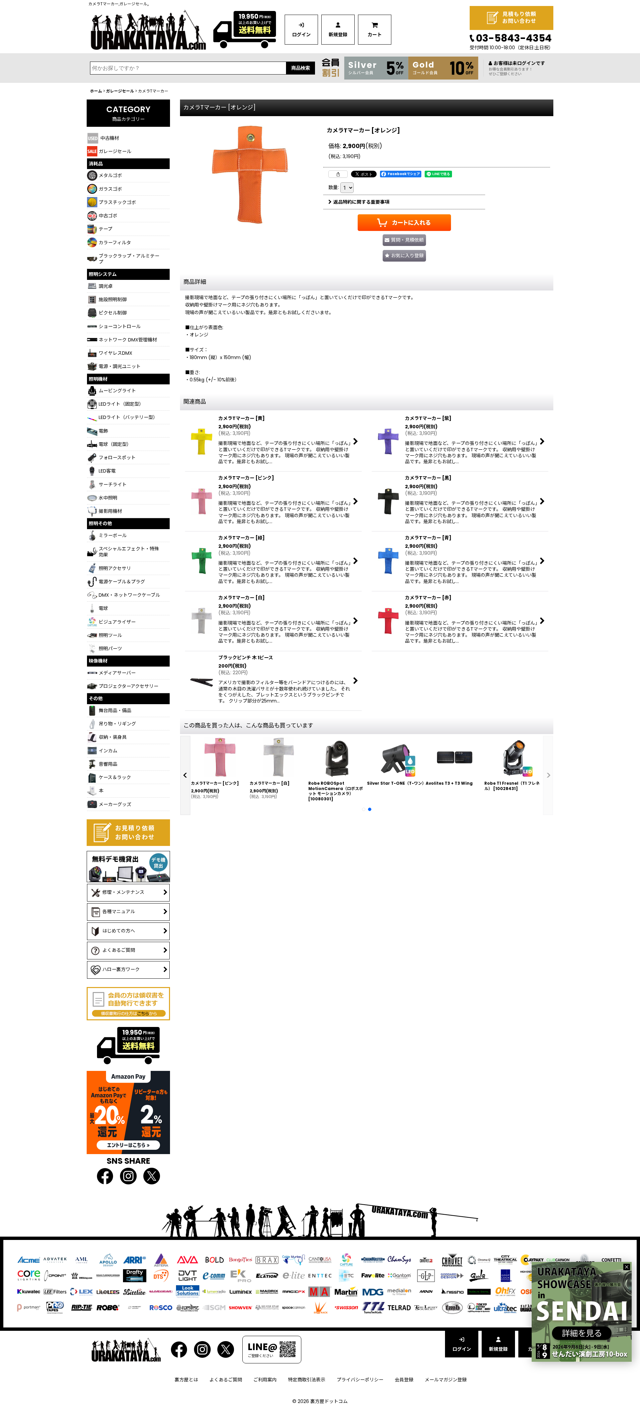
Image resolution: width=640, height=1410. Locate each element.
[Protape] (55, 1307)
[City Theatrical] (505, 1259)
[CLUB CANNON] (558, 1259)
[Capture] (346, 1259)
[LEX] (81, 1291)
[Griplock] (505, 1275)
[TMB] (452, 1307)
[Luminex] (240, 1291)
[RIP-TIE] (81, 1307)
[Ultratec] (505, 1307)
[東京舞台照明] (479, 1307)
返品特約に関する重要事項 (361, 202)
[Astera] (161, 1259)
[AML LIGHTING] (81, 1259)
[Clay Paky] (532, 1259)
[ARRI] (134, 1259)
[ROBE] (108, 1307)
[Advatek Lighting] (55, 1259)
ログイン (301, 34)
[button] (404, 256)
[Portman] (28, 1307)
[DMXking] (81, 1275)
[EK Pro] (240, 1275)
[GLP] (426, 1275)
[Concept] (585, 1259)
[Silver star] (267, 1307)
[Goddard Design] (452, 1275)
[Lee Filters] (55, 1291)
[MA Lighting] (320, 1291)
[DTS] (161, 1275)
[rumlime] (187, 1307)
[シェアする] (338, 174)
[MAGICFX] (293, 1291)
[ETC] (346, 1275)
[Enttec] (320, 1275)
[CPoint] (55, 1275)
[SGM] (214, 1307)
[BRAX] (267, 1259)
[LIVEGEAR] (161, 1291)
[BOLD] (214, 1259)
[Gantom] (399, 1275)
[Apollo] (108, 1259)
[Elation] (267, 1275)
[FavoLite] (373, 1275)
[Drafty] (134, 1275)
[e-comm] (214, 1275)
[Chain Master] (373, 1259)
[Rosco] (161, 1307)
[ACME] (28, 1259)
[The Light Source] (426, 1307)
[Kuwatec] (28, 1291)
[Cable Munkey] (293, 1259)
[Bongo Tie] (240, 1259)
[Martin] (346, 1291)
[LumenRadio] (214, 1291)
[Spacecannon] (293, 1307)
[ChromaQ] (479, 1259)
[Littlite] (134, 1291)
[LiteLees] (108, 1291)
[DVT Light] (187, 1275)
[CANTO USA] (320, 1259)
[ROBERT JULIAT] (134, 1307)
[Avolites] (187, 1259)
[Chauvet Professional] (452, 1259)
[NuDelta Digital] (479, 1291)
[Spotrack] (320, 1307)
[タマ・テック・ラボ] (373, 1307)
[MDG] (373, 1291)
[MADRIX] (267, 1291)
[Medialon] (399, 1291)
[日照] (452, 1291)
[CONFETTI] (611, 1259)
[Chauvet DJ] (426, 1259)
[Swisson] (346, 1307)
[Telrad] (399, 1307)
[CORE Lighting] (28, 1275)
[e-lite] (293, 1275)
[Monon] (426, 1291)
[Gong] (479, 1275)
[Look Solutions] (187, 1291)
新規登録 (338, 34)
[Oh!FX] (505, 1291)
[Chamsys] (399, 1259)
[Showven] (240, 1307)
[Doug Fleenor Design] (108, 1275)
